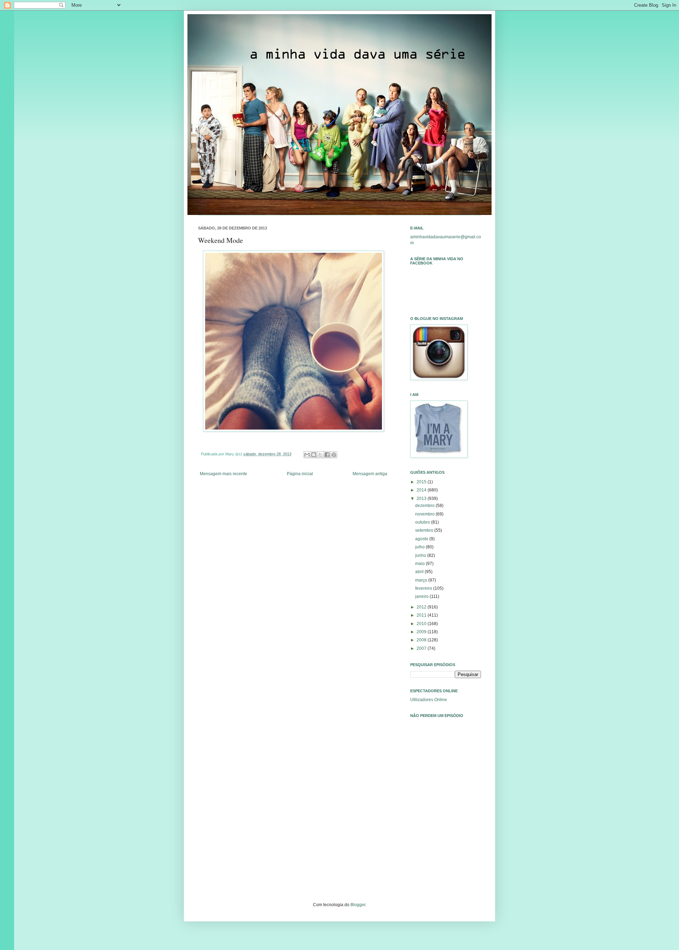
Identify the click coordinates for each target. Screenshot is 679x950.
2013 (422, 498)
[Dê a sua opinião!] (313, 454)
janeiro (422, 596)
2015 (422, 481)
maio (420, 563)
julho (420, 546)
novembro (425, 514)
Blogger (357, 904)
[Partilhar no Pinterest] (333, 454)
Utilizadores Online (428, 699)
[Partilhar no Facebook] (327, 454)
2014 (422, 490)
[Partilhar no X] (320, 454)
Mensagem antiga (370, 473)
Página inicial (300, 473)
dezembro (425, 505)
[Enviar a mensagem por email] (307, 454)
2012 (422, 607)
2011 (422, 615)
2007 (422, 648)
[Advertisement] (445, 822)
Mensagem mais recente (223, 473)
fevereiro (424, 588)
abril (420, 571)
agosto (422, 538)
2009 (422, 631)
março (421, 580)
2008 (422, 639)
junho (421, 555)
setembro (424, 530)
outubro (423, 522)
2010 (422, 623)
